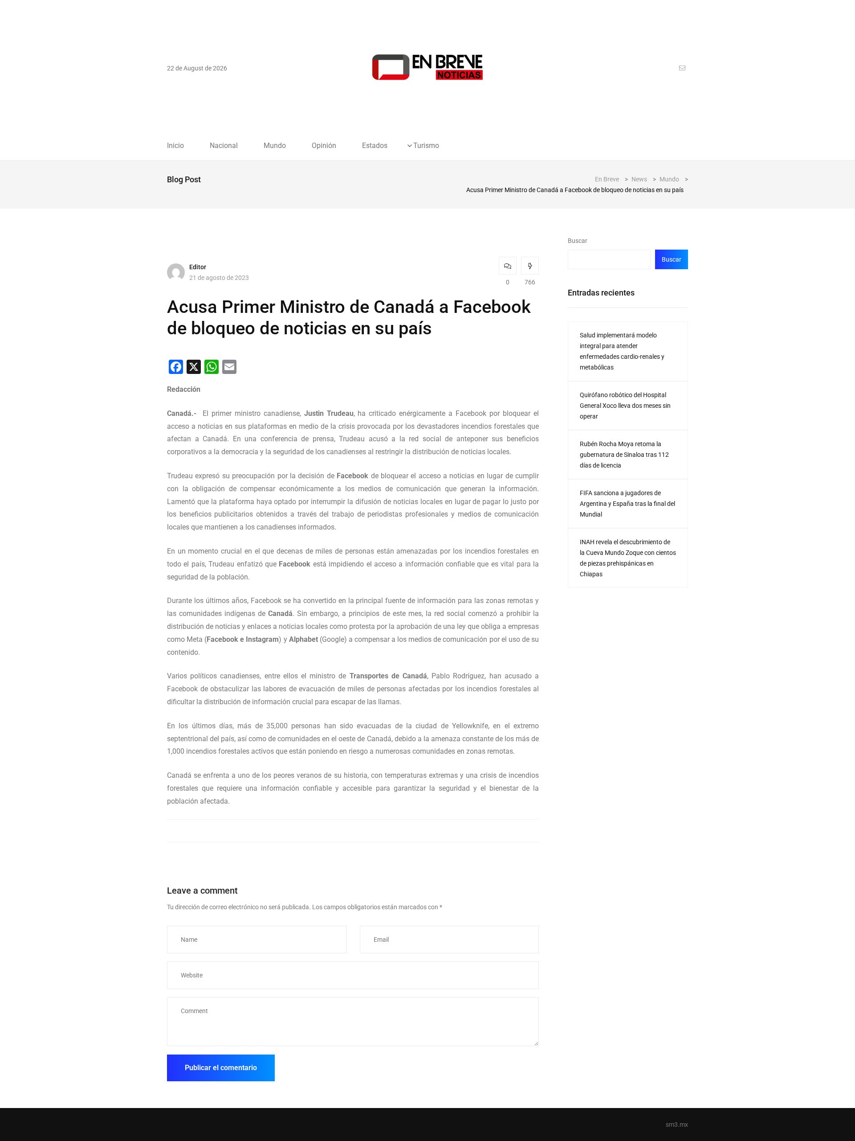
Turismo (426, 146)
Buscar (577, 240)
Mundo (275, 146)
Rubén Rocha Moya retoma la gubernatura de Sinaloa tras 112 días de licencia (624, 454)
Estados (374, 146)
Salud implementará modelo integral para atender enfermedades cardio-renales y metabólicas (622, 351)
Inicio (175, 146)
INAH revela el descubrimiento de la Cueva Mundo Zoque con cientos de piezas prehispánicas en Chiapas (628, 558)
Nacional (224, 146)
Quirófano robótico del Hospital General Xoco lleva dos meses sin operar (625, 405)
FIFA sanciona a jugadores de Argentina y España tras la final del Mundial (627, 503)
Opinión (324, 146)
